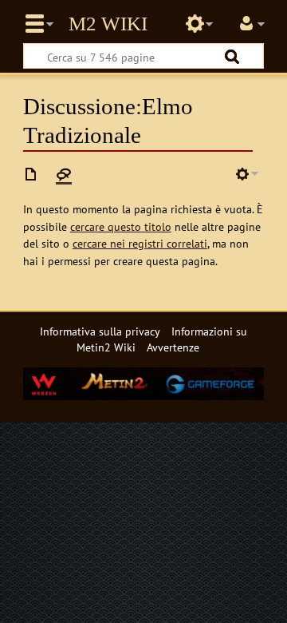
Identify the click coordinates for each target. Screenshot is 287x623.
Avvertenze (173, 347)
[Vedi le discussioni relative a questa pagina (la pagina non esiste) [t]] (64, 174)
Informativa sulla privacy (100, 331)
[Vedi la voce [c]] (31, 174)
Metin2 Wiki (108, 24)
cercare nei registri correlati (140, 243)
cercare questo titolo (120, 226)
